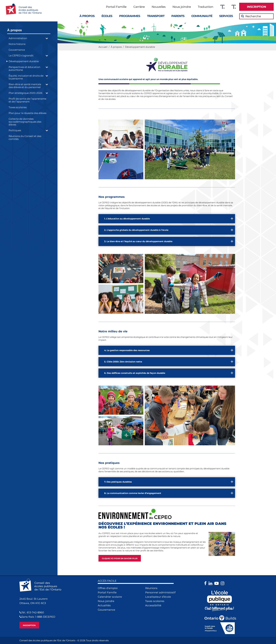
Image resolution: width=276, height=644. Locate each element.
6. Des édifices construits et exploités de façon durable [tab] (134, 373)
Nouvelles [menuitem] (159, 7)
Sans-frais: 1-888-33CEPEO (38, 616)
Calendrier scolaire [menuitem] (110, 596)
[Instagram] (223, 583)
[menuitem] (256, 7)
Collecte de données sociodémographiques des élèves (25, 121)
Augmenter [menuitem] (222, 7)
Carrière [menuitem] (139, 7)
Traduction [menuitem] (205, 7)
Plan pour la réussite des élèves (27, 113)
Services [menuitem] (226, 16)
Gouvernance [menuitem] (106, 609)
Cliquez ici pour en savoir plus (119, 558)
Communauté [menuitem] (201, 16)
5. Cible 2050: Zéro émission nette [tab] (123, 361)
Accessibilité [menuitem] (153, 605)
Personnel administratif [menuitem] (160, 592)
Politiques (15, 130)
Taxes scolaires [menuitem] (154, 601)
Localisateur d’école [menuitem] (158, 596)
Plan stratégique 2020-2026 (25, 93)
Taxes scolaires (18, 107)
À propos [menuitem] (87, 16)
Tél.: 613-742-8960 (32, 612)
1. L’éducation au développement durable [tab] (127, 218)
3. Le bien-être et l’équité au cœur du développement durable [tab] (138, 241)
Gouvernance (17, 49)
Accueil (103, 46)
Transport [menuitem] (155, 16)
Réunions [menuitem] (151, 588)
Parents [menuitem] (177, 16)
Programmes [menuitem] (129, 16)
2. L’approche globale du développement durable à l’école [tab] (136, 230)
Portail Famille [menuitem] (116, 7)
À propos (14, 30)
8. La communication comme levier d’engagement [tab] (132, 493)
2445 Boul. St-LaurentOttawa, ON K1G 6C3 (33, 601)
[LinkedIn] (211, 583)
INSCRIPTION (29, 625)
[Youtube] (217, 583)
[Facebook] (206, 583)
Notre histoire (17, 44)
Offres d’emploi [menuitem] (108, 588)
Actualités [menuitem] (104, 605)
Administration (18, 38)
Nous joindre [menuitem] (181, 7)
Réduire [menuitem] (233, 7)
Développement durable (24, 61)
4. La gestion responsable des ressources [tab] (127, 350)
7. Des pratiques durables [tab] (118, 481)
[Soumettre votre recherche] (242, 16)
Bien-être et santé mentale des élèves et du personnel (25, 86)
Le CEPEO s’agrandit (21, 55)
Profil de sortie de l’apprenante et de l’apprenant (27, 100)
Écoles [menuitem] (106, 16)
